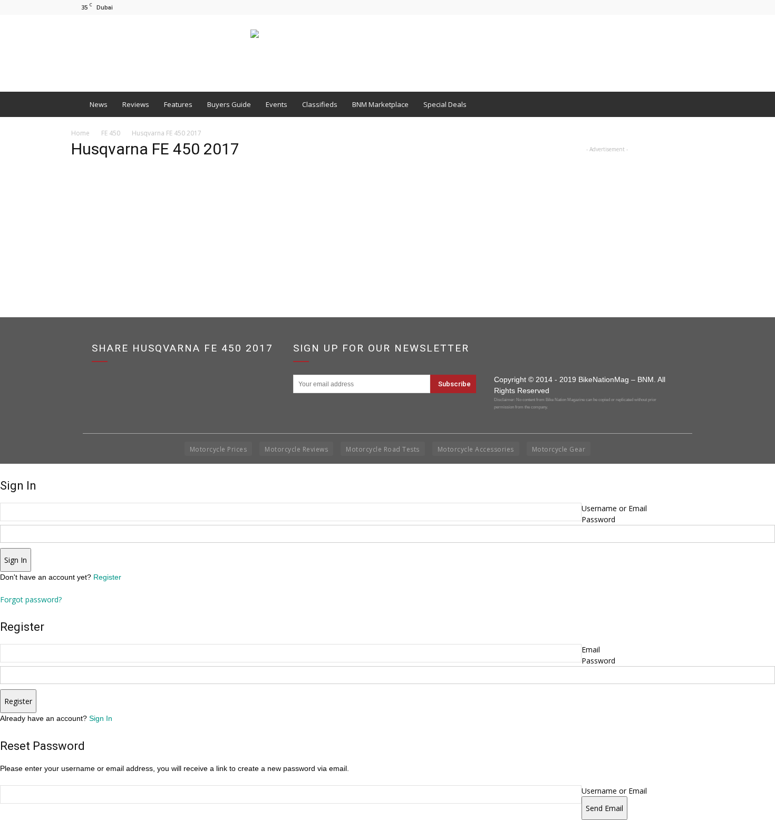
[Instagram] (678, 7)
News (99, 104)
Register (107, 577)
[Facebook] (661, 7)
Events (276, 104)
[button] (691, 104)
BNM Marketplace (380, 104)
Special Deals (445, 104)
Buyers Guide (229, 104)
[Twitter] (696, 7)
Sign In (100, 718)
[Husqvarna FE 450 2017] (97, 219)
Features (178, 104)
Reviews (135, 104)
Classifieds (319, 104)
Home (80, 133)
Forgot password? (31, 599)
